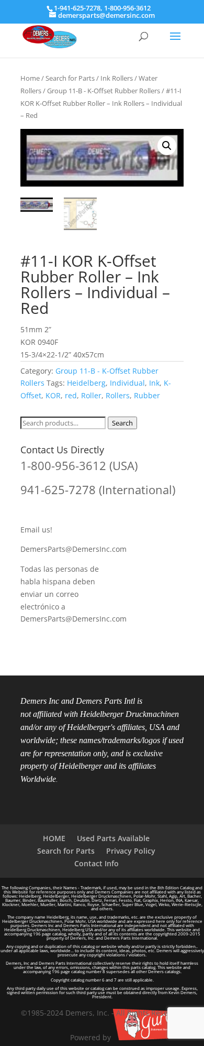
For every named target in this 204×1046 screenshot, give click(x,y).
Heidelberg (86, 383)
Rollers (118, 395)
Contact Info (96, 863)
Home (30, 78)
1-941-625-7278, (79, 8)
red (71, 395)
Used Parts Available (113, 838)
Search (122, 423)
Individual (127, 383)
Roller (91, 395)
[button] (166, 145)
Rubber (147, 395)
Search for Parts (70, 78)
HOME (54, 838)
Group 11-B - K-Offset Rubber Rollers (103, 90)
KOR (53, 395)
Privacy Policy (130, 851)
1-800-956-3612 (127, 8)
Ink (154, 383)
